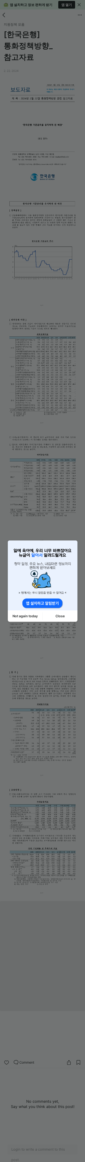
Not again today (25, 616)
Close (60, 616)
